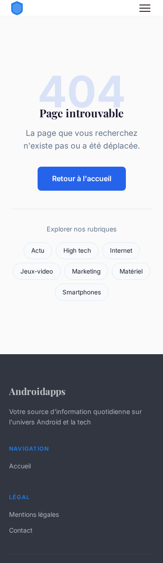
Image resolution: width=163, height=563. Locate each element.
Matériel (131, 271)
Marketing (86, 271)
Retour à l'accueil (81, 178)
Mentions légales (34, 514)
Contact (21, 530)
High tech (77, 250)
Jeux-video (36, 271)
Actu (37, 250)
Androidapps (37, 391)
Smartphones (81, 292)
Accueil (20, 466)
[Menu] (145, 8)
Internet (121, 250)
